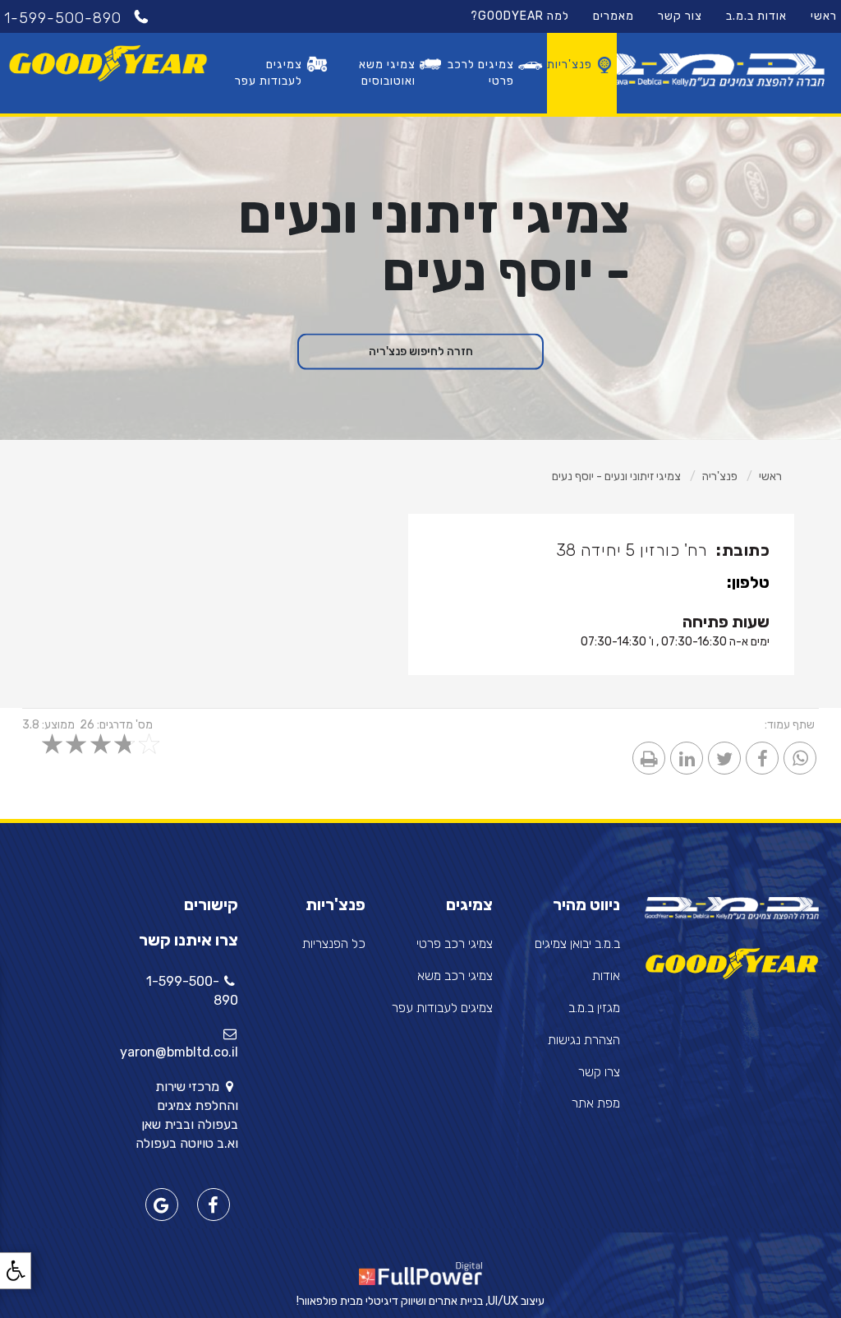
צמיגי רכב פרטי (454, 943)
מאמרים (613, 16)
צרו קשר (599, 1072)
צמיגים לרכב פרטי (481, 73)
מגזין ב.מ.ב (594, 1007)
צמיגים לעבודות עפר (268, 73)
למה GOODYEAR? (520, 16)
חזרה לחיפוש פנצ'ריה (421, 351)
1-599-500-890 (65, 18)
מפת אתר (596, 1103)
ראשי (824, 16)
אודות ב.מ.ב (756, 16)
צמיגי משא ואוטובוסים (387, 73)
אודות (606, 975)
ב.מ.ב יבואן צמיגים (577, 943)
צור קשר (680, 16)
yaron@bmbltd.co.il (179, 1052)
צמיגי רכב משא (455, 975)
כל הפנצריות (333, 943)
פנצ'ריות (569, 65)
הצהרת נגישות (584, 1039)
